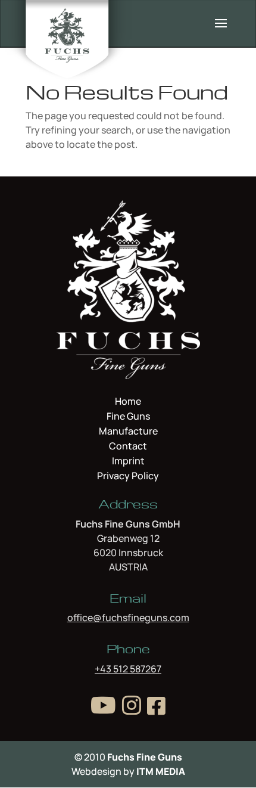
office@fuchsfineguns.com (128, 617)
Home (128, 402)
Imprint (128, 462)
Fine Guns (128, 417)
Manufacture (128, 432)
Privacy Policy (128, 475)
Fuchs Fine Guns (144, 757)
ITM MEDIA (160, 771)
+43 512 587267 (128, 668)
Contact (128, 447)
